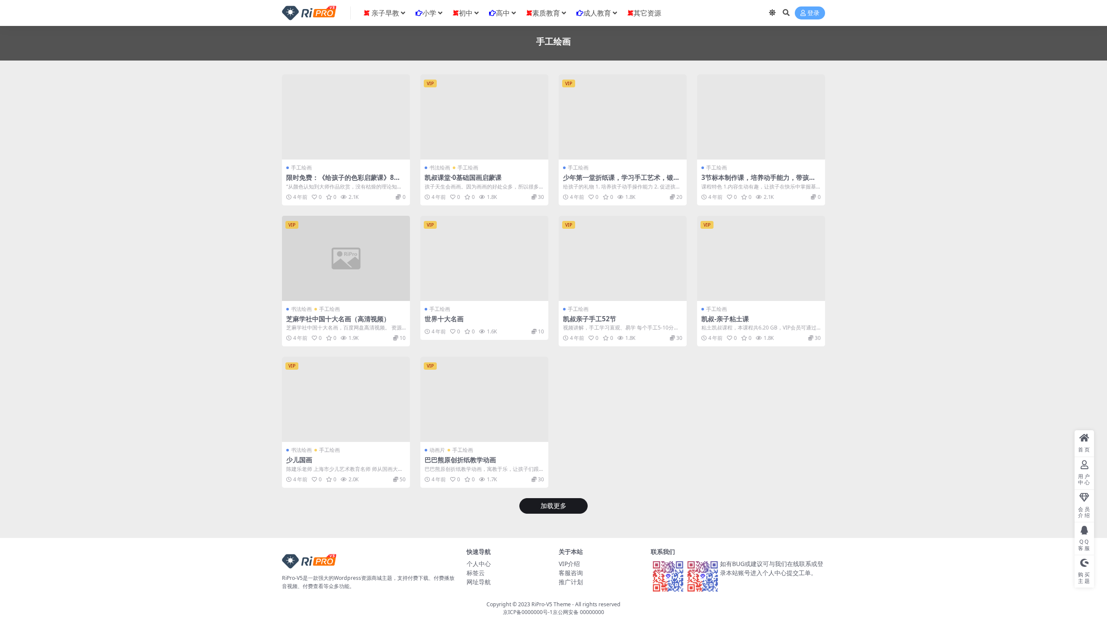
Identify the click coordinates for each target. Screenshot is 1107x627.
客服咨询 (571, 573)
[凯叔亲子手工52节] (623, 258)
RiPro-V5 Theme (551, 604)
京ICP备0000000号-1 (528, 612)
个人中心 (479, 564)
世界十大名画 (444, 318)
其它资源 (647, 13)
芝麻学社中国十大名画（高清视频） (338, 318)
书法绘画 (439, 167)
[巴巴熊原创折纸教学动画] (484, 399)
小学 (429, 13)
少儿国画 (299, 459)
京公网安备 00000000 (578, 612)
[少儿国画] (346, 399)
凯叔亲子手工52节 (589, 318)
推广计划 (571, 582)
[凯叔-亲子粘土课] (761, 258)
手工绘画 (301, 167)
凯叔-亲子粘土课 (725, 318)
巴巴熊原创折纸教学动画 (460, 459)
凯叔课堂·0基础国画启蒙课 (463, 177)
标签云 (476, 573)
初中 (466, 13)
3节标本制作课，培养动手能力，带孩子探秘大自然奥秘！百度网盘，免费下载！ (759, 181)
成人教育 (597, 13)
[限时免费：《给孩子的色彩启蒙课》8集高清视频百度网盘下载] (346, 117)
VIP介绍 (569, 564)
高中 (503, 13)
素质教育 (546, 13)
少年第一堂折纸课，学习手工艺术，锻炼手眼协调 (621, 181)
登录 (813, 13)
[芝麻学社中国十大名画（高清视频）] (346, 258)
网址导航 (479, 582)
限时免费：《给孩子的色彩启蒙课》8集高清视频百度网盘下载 (343, 181)
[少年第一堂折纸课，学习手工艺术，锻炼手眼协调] (623, 117)
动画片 (437, 450)
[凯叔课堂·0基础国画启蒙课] (484, 117)
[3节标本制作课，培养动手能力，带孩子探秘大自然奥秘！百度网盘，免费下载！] (761, 117)
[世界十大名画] (484, 258)
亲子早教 (384, 13)
